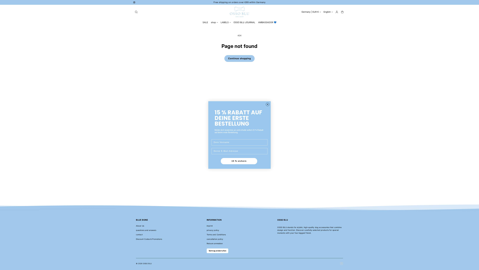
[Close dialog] (267, 104)
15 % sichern (239, 161)
